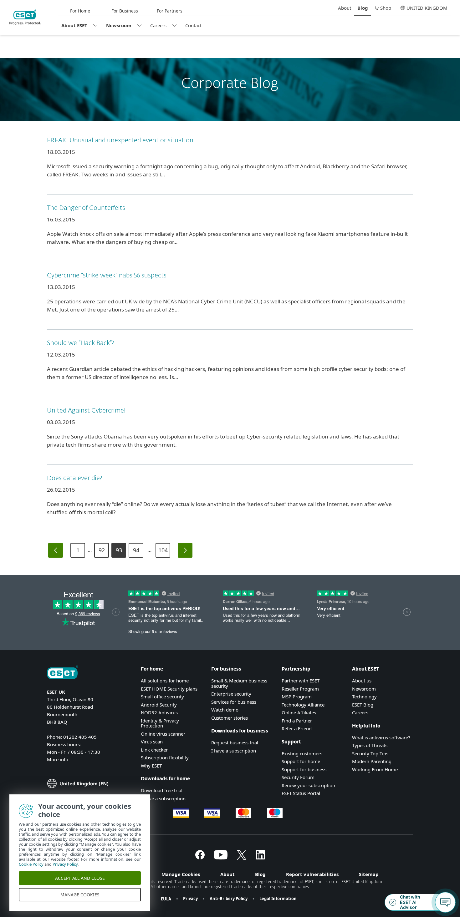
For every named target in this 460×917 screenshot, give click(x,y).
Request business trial (234, 742)
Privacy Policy (65, 864)
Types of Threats (369, 745)
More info (57, 759)
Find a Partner (297, 720)
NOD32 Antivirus (159, 712)
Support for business (304, 769)
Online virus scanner (163, 734)
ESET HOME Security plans (169, 689)
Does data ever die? (74, 478)
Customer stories (229, 718)
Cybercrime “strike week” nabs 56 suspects (106, 275)
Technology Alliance (303, 705)
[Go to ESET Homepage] (25, 17)
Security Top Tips (370, 753)
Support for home (301, 761)
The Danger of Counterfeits (86, 208)
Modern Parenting (371, 761)
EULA (166, 899)
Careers (158, 25)
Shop (385, 8)
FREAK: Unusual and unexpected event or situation (120, 140)
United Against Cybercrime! (86, 411)
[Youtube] (220, 857)
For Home (80, 11)
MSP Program (297, 696)
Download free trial (161, 790)
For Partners (169, 11)
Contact (193, 25)
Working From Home (375, 769)
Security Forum (298, 777)
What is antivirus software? (381, 737)
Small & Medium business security (239, 683)
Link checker (154, 750)
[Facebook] (200, 857)
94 (136, 550)
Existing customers (302, 753)
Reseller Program (300, 689)
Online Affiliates (299, 712)
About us (361, 680)
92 (102, 550)
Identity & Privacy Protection (160, 723)
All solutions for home (165, 680)
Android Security (159, 705)
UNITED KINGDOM (426, 8)
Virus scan (152, 741)
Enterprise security (231, 694)
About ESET (74, 25)
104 (163, 550)
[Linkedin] (260, 857)
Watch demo (224, 710)
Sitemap (369, 874)
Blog (362, 8)
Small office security (162, 696)
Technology (364, 696)
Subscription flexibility (165, 757)
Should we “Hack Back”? (80, 343)
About (344, 8)
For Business (124, 11)
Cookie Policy (31, 864)
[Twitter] (241, 857)
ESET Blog (362, 705)
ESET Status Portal (301, 793)
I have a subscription (163, 798)
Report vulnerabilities (312, 874)
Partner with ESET (300, 680)
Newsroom (118, 25)
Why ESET (151, 765)
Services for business (233, 702)
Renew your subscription (308, 785)
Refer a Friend (297, 728)
